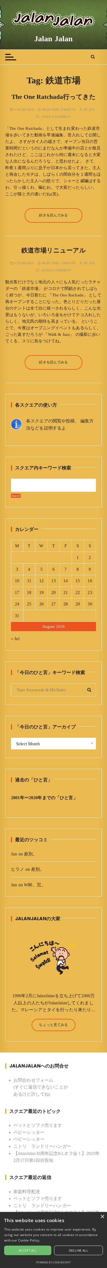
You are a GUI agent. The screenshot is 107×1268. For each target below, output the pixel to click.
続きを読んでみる (53, 215)
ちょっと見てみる (53, 1025)
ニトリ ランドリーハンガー (42, 1146)
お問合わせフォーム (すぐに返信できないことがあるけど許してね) (40, 1087)
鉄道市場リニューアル (53, 250)
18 (29, 592)
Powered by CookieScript (53, 1262)
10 (17, 580)
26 (41, 604)
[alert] (53, 1240)
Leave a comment (56, 116)
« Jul (15, 638)
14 (65, 580)
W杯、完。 (35, 884)
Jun (91, 109)
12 (41, 580)
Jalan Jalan (53, 38)
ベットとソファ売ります (37, 1125)
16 (90, 580)
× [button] (102, 1217)
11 (29, 580)
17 (17, 592)
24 (17, 604)
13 (53, 580)
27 (53, 604)
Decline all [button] (78, 1250)
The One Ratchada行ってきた (54, 96)
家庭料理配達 (26, 1191)
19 (41, 592)
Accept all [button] (28, 1250)
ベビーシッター (28, 1132)
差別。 (30, 854)
